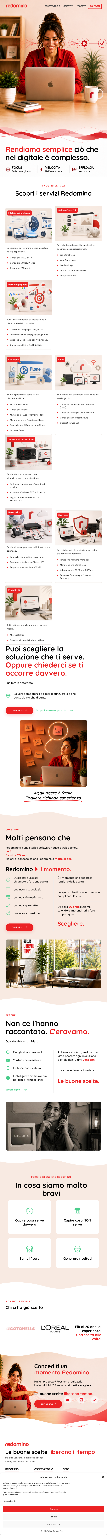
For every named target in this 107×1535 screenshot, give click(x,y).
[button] (102, 1477)
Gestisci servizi (10, 1501)
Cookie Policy (46, 1531)
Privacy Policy (58, 1531)
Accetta (54, 1509)
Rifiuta (53, 1516)
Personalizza (53, 1524)
